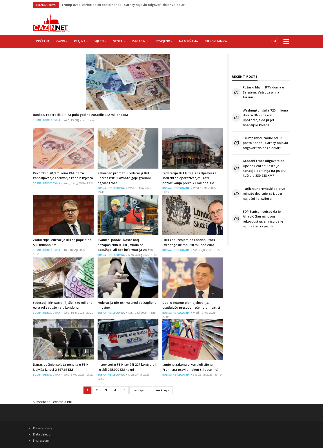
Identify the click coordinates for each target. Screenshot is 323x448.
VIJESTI (99, 41)
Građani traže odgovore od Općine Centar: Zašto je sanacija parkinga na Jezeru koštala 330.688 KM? (264, 168)
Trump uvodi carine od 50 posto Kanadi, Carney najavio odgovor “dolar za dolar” (265, 143)
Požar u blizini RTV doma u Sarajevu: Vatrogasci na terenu (263, 92)
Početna (43, 41)
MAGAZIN (139, 41)
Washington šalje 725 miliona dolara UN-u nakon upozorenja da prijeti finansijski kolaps (130, 5)
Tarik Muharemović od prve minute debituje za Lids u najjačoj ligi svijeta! (264, 194)
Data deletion (42, 434)
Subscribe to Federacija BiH (52, 402)
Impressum (41, 440)
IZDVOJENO (162, 41)
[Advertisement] (183, 20)
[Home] (51, 22)
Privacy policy (42, 428)
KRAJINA (80, 41)
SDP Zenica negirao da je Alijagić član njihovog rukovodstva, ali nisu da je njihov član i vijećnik (263, 218)
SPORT (118, 41)
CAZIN (61, 41)
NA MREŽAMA (188, 41)
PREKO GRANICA (216, 41)
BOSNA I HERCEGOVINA (46, 120)
